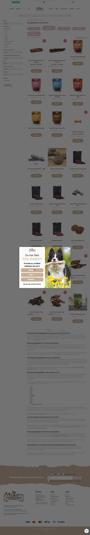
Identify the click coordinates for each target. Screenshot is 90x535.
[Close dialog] (69, 248)
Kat (31, 275)
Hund (31, 270)
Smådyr (31, 280)
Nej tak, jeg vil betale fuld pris (32, 284)
